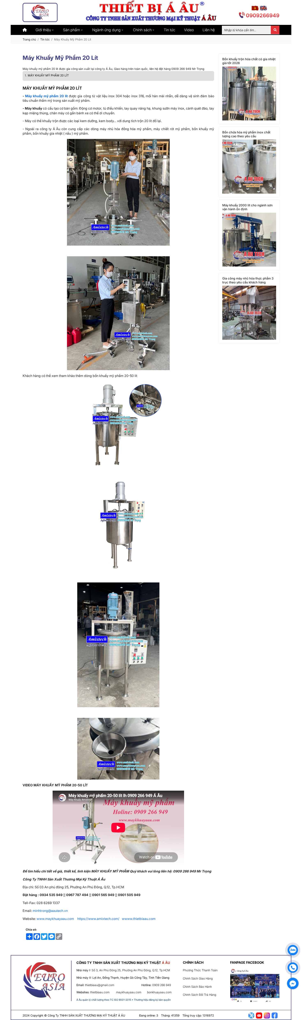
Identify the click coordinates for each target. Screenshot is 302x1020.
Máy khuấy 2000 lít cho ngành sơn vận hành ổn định (247, 207)
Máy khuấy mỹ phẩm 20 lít (46, 96)
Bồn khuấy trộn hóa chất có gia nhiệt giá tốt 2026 (248, 61)
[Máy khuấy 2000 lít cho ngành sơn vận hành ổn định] (249, 240)
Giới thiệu (43, 30)
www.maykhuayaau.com (55, 919)
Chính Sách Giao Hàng (198, 978)
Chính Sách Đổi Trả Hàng (199, 994)
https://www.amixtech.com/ (98, 919)
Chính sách (142, 30)
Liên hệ (209, 30)
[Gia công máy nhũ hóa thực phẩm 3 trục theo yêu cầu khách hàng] (249, 313)
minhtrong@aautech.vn (50, 911)
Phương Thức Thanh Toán (200, 970)
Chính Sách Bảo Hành (197, 986)
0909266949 (262, 15)
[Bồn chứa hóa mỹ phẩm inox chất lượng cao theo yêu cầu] (249, 167)
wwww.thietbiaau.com (139, 919)
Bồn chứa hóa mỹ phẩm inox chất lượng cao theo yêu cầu (246, 134)
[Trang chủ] (25, 30)
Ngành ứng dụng (106, 30)
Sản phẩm (71, 30)
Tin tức (169, 30)
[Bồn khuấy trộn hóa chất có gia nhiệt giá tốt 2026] (249, 94)
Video (189, 30)
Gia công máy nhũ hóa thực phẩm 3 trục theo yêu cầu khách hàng (247, 280)
